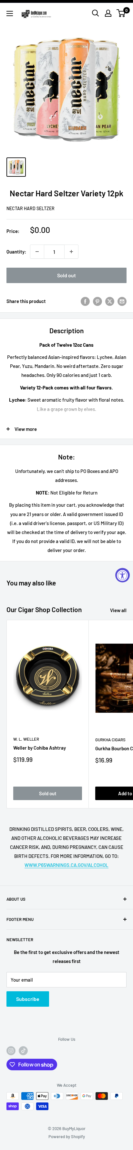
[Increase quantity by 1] (71, 251)
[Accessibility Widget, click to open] (122, 575)
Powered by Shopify (66, 1136)
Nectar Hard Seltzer (30, 208)
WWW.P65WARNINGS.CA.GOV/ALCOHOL (66, 865)
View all (118, 610)
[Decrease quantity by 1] (37, 251)
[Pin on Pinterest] (97, 301)
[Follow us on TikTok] (23, 1050)
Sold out (66, 275)
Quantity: (16, 251)
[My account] (108, 13)
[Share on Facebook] (85, 301)
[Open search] (95, 13)
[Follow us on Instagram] (10, 1050)
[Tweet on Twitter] (109, 301)
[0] (121, 13)
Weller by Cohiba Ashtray (39, 748)
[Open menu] (9, 13)
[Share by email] (122, 301)
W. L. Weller (26, 739)
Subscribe (27, 999)
